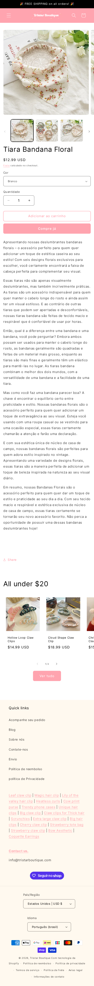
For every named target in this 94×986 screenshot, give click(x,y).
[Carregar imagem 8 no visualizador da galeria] (71, 130)
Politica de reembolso (25, 769)
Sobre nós (16, 739)
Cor (5, 172)
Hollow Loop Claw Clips (21, 639)
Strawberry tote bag (66, 825)
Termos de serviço (27, 970)
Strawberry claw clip (28, 830)
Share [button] (12, 559)
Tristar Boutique (40, 957)
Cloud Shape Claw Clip (61, 639)
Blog (12, 729)
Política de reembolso (37, 963)
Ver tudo (47, 676)
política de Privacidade (27, 779)
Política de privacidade (70, 963)
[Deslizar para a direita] (89, 131)
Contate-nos (18, 749)
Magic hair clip (47, 795)
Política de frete (54, 970)
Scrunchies (20, 819)
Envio (13, 759)
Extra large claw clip (50, 819)
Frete (6, 165)
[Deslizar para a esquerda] (5, 131)
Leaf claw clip (20, 795)
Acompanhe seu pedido (27, 720)
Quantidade (11, 191)
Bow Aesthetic (60, 830)
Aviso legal (76, 970)
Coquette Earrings (24, 836)
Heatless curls (48, 801)
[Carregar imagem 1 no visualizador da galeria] (22, 130)
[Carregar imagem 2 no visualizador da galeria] (47, 130)
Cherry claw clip (33, 825)
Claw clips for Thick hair (64, 813)
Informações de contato (49, 976)
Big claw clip (31, 813)
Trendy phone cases (39, 807)
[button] (9, 15)
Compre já (47, 229)
